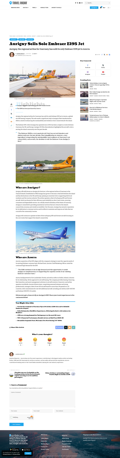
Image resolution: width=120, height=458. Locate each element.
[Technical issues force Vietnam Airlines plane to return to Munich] (84, 117)
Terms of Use (16, 454)
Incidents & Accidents (95, 120)
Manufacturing (102, 95)
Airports (96, 111)
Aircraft (13, 39)
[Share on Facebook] (102, 54)
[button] (27, 453)
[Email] (107, 54)
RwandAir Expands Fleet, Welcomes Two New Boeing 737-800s (39, 320)
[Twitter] (103, 66)
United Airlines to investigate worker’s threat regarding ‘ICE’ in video (99, 84)
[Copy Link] (11, 125)
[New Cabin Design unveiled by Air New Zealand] (84, 94)
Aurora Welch (20, 53)
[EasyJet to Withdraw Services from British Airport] (84, 110)
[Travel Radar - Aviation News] (18, 3)
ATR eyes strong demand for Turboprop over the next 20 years (39, 315)
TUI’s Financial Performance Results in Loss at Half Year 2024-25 (40, 318)
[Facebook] (75, 3)
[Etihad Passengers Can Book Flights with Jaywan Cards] (84, 102)
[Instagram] (82, 3)
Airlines (21, 39)
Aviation (30, 39)
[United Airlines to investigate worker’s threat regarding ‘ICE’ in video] (84, 85)
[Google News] (80, 3)
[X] (77, 3)
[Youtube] (103, 73)
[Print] (109, 54)
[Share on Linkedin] (11, 118)
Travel (95, 88)
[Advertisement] (60, 21)
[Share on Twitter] (104, 54)
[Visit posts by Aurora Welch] (11, 54)
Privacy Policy (7, 454)
